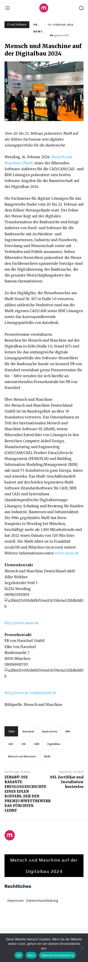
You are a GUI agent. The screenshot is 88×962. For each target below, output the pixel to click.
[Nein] (82, 947)
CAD (10, 744)
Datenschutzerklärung (57, 955)
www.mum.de (67, 553)
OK (19, 955)
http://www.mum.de (22, 623)
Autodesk (28, 731)
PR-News (38, 28)
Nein (31, 955)
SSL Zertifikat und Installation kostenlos (66, 782)
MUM (47, 756)
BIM (67, 731)
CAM (36, 744)
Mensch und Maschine (22, 756)
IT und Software (17, 24)
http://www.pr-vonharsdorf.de (30, 693)
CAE (23, 744)
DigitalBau (53, 744)
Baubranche (49, 731)
